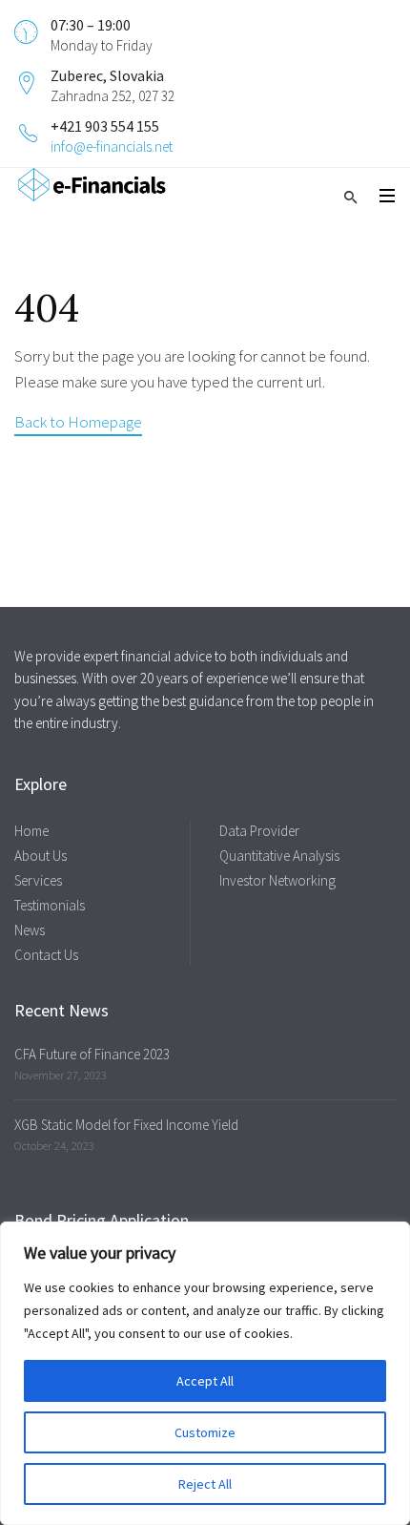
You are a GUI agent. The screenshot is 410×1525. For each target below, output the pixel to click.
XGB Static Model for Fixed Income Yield (126, 1125)
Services (38, 880)
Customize (205, 1432)
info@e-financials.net (112, 146)
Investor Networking (277, 880)
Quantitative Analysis (279, 855)
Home (31, 831)
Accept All (205, 1380)
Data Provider (259, 831)
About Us (40, 855)
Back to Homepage (78, 421)
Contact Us (46, 955)
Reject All (205, 1484)
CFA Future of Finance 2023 (92, 1054)
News (29, 930)
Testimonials (49, 905)
